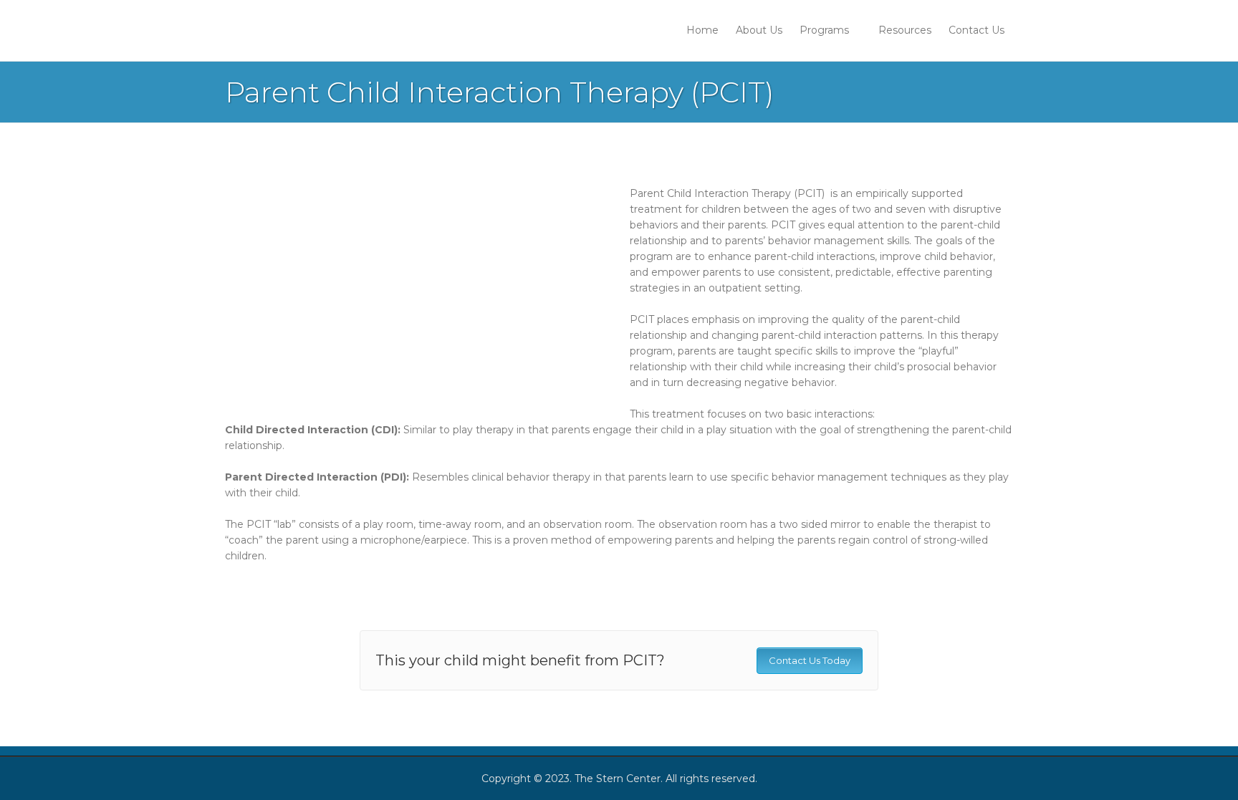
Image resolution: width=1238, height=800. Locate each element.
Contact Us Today (809, 660)
